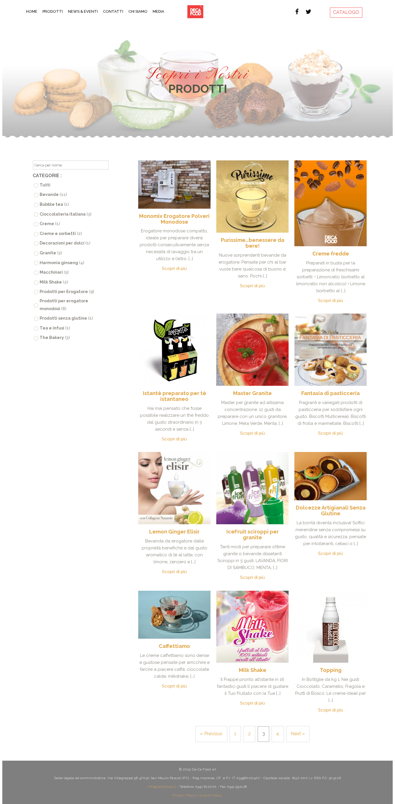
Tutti (45, 184)
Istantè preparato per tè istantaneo (174, 396)
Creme (50, 223)
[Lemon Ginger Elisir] (174, 488)
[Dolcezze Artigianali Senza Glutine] (330, 476)
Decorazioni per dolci (65, 242)
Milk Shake (54, 281)
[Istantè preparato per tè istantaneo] (174, 350)
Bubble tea (54, 204)
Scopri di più (174, 268)
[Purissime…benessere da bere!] (252, 196)
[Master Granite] (252, 350)
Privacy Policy (184, 795)
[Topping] (330, 627)
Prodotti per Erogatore (67, 291)
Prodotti (53, 11)
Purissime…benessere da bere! (252, 243)
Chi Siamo (137, 11)
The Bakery (55, 337)
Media (158, 11)
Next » (298, 733)
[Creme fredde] (330, 203)
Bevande (53, 194)
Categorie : (47, 175)
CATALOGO (346, 12)
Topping (331, 670)
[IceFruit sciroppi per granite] (252, 488)
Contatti (113, 11)
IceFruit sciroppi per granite (252, 534)
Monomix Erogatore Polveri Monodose (174, 219)
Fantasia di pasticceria (330, 393)
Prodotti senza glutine (66, 318)
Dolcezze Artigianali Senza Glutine (331, 510)
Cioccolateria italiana (65, 214)
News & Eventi (83, 11)
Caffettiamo (174, 646)
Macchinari (54, 272)
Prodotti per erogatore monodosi (64, 304)
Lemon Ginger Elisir (174, 532)
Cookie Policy (211, 795)
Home (31, 11)
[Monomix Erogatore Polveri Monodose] (174, 184)
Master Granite (252, 393)
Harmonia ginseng (62, 262)
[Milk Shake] (252, 627)
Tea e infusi (55, 327)
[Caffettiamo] (174, 615)
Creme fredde (330, 254)
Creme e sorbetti (61, 233)
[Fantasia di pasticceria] (330, 350)
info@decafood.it (162, 787)
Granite (51, 252)
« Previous (211, 733)
